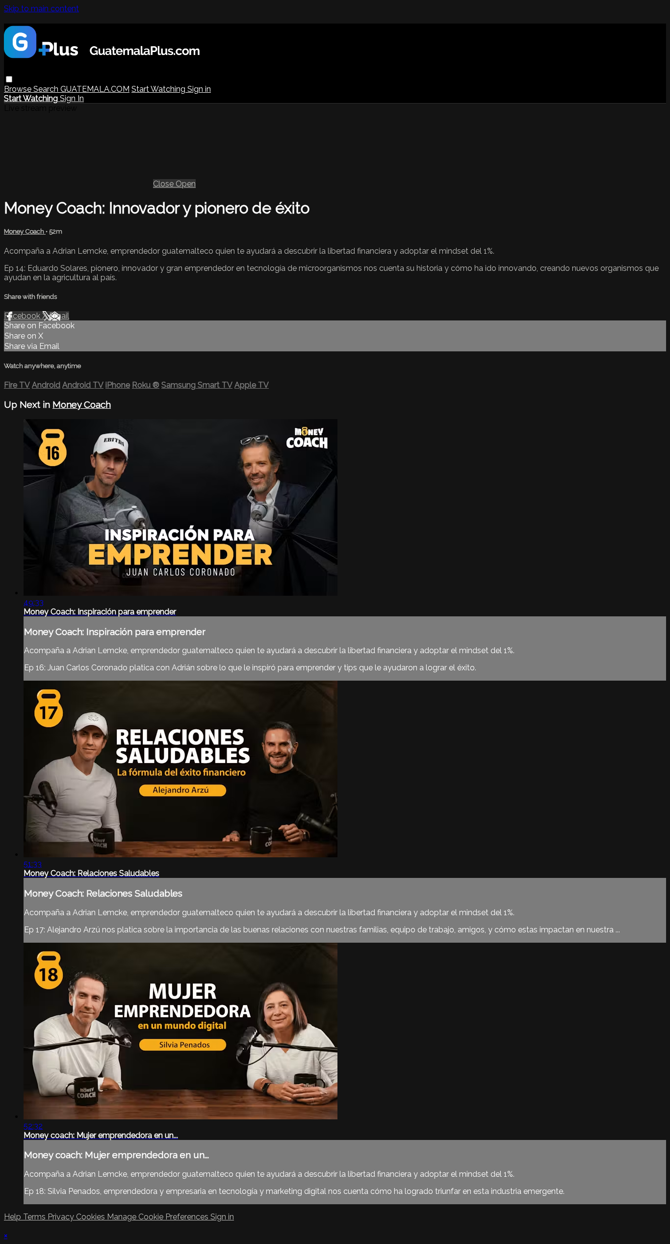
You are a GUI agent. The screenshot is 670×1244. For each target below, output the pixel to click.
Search (46, 89)
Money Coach (25, 231)
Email (59, 315)
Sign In (72, 98)
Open (186, 183)
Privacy (62, 1216)
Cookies (91, 1216)
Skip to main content (41, 8)
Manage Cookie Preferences (158, 1216)
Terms (35, 1216)
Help (13, 1216)
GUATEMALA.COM (94, 89)
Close (164, 183)
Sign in (199, 89)
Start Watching (159, 89)
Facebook (23, 315)
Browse (18, 89)
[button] (9, 79)
